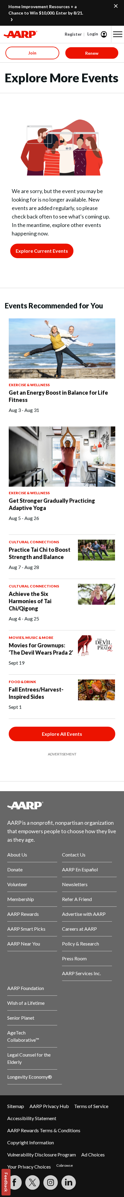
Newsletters (75, 884)
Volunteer (17, 884)
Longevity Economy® (29, 1077)
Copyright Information (30, 1142)
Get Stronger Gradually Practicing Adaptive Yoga (52, 504)
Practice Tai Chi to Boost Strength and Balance (39, 553)
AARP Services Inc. (81, 973)
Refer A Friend (77, 899)
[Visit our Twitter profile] (32, 1182)
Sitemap (15, 1106)
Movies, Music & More (31, 637)
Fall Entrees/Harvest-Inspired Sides (36, 693)
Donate (15, 869)
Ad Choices (93, 1154)
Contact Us (73, 854)
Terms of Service (91, 1106)
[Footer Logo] (62, 805)
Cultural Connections (34, 542)
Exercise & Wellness (29, 385)
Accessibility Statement (31, 1118)
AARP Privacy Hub (49, 1106)
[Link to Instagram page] (50, 1182)
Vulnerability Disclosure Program (41, 1154)
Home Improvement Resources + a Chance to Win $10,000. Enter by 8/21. (45, 9)
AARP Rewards (23, 914)
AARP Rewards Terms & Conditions (43, 1130)
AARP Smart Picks (26, 929)
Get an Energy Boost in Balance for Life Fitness (58, 396)
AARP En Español (80, 869)
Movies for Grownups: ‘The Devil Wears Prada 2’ (41, 649)
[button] (117, 34)
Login (92, 33)
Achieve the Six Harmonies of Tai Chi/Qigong (30, 601)
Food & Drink (22, 681)
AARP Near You (23, 943)
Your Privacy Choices (29, 1166)
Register (73, 34)
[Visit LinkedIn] (68, 1182)
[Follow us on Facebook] (14, 1182)
